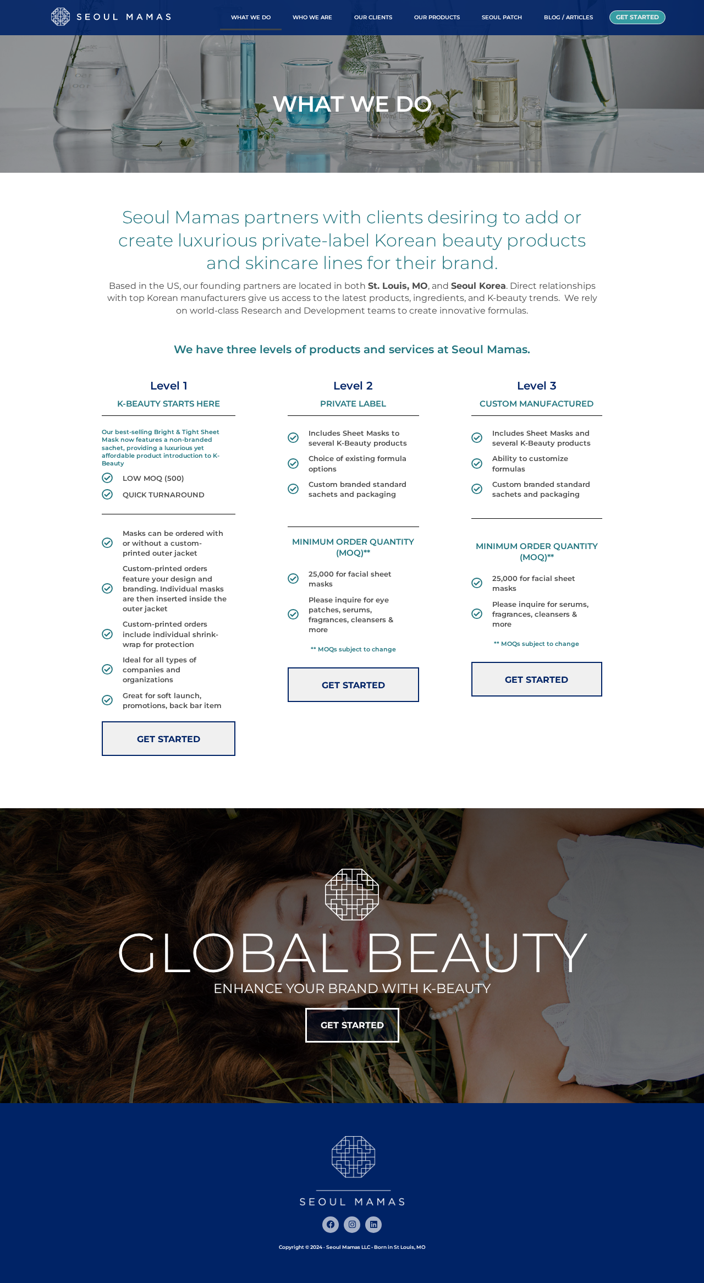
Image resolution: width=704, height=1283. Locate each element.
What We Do (251, 17)
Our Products (437, 17)
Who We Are (312, 17)
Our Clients (373, 17)
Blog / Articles (568, 17)
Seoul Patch (502, 17)
